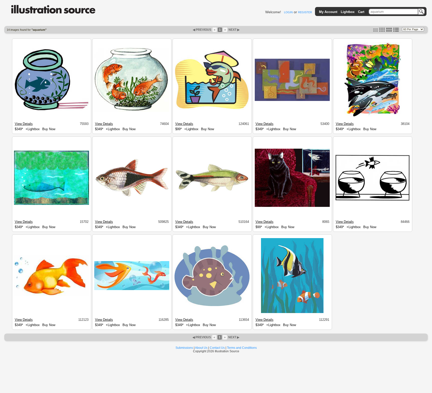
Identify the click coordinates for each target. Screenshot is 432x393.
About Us (201, 348)
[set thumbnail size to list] (396, 30)
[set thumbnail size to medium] (382, 30)
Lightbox (347, 12)
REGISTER (305, 12)
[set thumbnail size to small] (375, 30)
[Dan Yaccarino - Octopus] (292, 100)
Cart (361, 12)
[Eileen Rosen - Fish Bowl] (131, 111)
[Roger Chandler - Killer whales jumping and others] (373, 116)
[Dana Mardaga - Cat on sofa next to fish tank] (292, 206)
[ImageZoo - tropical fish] (212, 305)
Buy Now (48, 129)
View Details (24, 124)
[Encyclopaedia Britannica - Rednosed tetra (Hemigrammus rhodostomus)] (212, 192)
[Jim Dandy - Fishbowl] (51, 110)
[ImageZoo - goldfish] (51, 295)
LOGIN (288, 12)
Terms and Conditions (242, 348)
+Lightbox (33, 129)
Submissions (184, 348)
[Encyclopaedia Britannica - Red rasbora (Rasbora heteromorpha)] (131, 196)
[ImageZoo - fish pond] (131, 289)
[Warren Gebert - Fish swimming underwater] (51, 204)
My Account (328, 12)
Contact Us (217, 348)
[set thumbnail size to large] (389, 30)
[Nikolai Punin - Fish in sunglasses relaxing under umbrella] (212, 109)
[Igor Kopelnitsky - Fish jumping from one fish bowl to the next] (372, 200)
